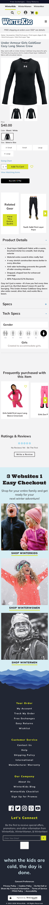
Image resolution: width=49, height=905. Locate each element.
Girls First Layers (8, 37)
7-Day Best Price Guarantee (24, 2)
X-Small (9, 148)
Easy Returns (24, 723)
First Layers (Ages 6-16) (37, 35)
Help (24, 750)
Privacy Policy (9, 886)
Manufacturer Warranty (24, 764)
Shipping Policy (24, 755)
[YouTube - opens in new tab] (37, 808)
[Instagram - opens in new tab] (24, 808)
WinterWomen (24, 6)
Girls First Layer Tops (22, 37)
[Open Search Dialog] (12, 13)
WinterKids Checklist (24, 791)
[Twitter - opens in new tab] (17, 808)
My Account (24, 708)
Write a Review (24, 454)
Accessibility (31, 891)
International (24, 760)
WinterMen (39, 6)
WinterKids (10, 6)
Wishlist (24, 728)
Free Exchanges (24, 718)
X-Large (7, 154)
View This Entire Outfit (10, 220)
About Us (24, 781)
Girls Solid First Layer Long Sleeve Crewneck (15, 414)
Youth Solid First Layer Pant (33, 228)
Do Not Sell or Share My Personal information (24, 887)
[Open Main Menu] (41, 21)
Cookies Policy (25, 886)
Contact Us (24, 745)
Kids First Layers (22, 35)
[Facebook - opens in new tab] (11, 808)
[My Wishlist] (19, 13)
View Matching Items (10, 172)
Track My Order (24, 713)
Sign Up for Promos (24, 796)
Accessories (10, 35)
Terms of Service (39, 888)
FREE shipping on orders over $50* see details (24, 30)
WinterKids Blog (25, 786)
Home (3, 35)
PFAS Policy (17, 891)
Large (40, 148)
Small (24, 148)
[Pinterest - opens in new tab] (31, 808)
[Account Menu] (25, 13)
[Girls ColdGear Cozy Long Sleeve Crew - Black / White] (16, 112)
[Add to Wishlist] (31, 166)
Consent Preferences (24, 881)
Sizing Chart (6, 161)
